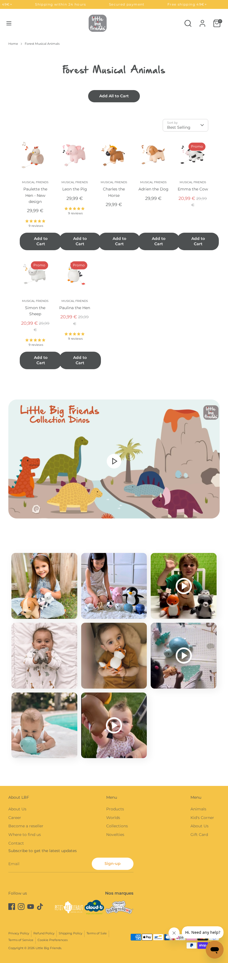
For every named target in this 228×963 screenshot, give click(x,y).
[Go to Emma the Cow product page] (192, 155)
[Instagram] (21, 906)
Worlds (113, 817)
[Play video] (114, 461)
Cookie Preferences (53, 940)
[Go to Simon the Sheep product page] (35, 274)
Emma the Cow (193, 189)
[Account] (202, 20)
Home (13, 44)
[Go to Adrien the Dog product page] (153, 155)
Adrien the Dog (153, 189)
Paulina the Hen (74, 307)
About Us (17, 808)
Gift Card (199, 834)
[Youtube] (30, 906)
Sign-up (113, 863)
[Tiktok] (40, 906)
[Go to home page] (97, 23)
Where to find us (24, 834)
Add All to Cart (114, 95)
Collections (117, 825)
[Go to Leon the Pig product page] (74, 155)
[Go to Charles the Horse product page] (114, 155)
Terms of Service (20, 940)
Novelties (115, 834)
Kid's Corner (202, 817)
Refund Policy (43, 933)
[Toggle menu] (8, 23)
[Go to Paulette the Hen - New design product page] (35, 155)
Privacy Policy (18, 933)
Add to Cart (41, 241)
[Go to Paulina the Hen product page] (74, 274)
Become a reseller (25, 825)
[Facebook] (11, 906)
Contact (16, 843)
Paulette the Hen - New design (35, 195)
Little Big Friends (48, 948)
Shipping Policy (70, 933)
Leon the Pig (74, 189)
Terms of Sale (96, 933)
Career (14, 817)
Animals (198, 808)
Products (115, 808)
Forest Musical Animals (42, 44)
